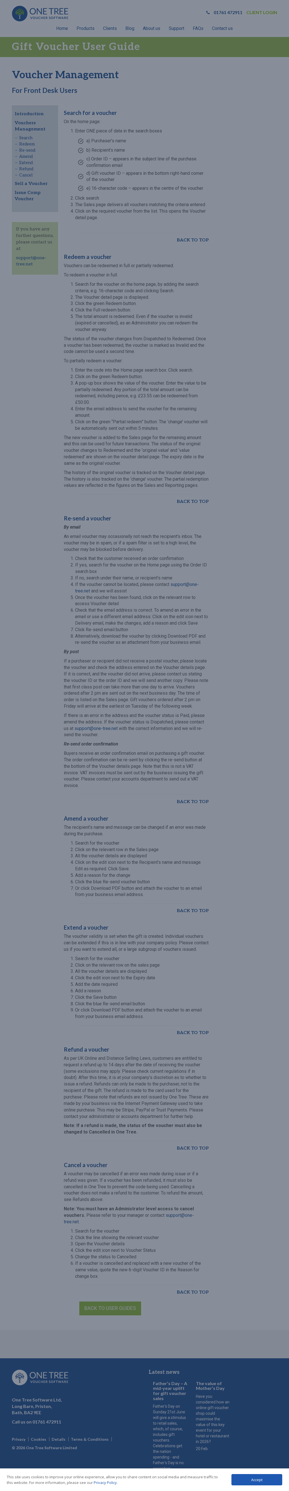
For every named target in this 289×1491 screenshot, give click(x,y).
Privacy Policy (105, 1482)
